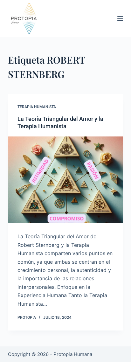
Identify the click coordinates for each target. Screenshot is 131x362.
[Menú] (120, 18)
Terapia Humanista (36, 107)
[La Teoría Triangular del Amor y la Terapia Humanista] (65, 179)
